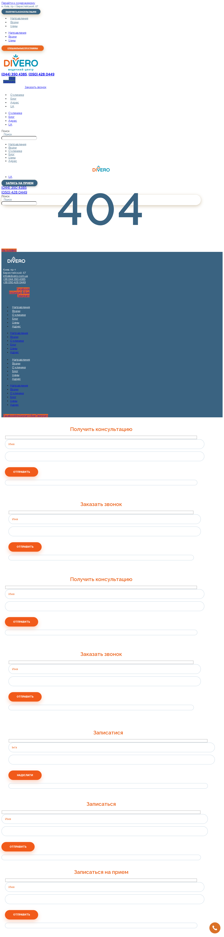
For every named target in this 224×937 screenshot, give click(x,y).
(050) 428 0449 (41, 74)
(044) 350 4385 (14, 74)
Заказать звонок (35, 87)
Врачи (14, 22)
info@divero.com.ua (15, 276)
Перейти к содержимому (18, 3)
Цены (14, 26)
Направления (19, 18)
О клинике (17, 95)
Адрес (14, 102)
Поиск (5, 131)
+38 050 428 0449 (14, 282)
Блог (13, 98)
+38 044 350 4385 (14, 279)
